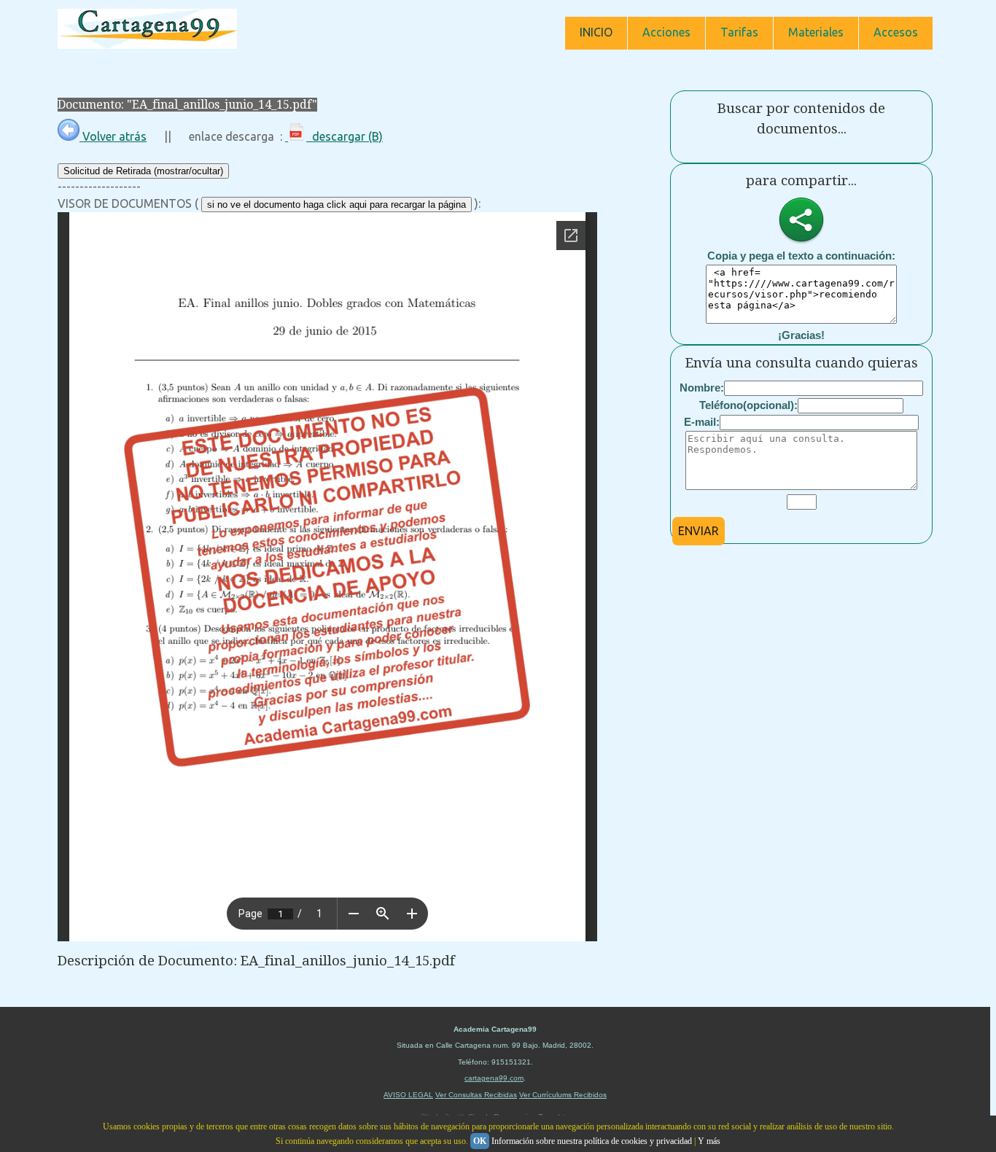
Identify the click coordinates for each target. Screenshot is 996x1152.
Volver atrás (113, 136)
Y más (709, 1141)
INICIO (596, 32)
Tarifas (739, 32)
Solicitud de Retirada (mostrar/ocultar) (143, 171)
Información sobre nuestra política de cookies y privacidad (591, 1141)
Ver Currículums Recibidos (563, 1095)
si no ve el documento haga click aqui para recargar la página (336, 204)
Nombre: (702, 387)
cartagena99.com (494, 1078)
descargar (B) (344, 136)
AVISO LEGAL (408, 1095)
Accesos (896, 32)
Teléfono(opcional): (748, 405)
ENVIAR (698, 530)
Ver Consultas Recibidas (476, 1095)
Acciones (666, 32)
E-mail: (702, 422)
